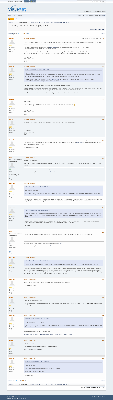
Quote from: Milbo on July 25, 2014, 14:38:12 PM (37, 261)
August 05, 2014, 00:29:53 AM (30, 315)
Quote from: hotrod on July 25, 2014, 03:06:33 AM (37, 69)
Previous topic (94, 29)
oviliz (11, 297)
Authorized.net (53, 47)
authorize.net (79, 142)
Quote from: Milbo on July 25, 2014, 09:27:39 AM (37, 187)
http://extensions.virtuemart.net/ (49, 172)
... (21, 33)
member (60, 169)
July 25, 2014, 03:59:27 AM (29, 139)
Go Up (9, 380)
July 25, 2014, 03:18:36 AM (29, 66)
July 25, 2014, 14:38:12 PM (29, 231)
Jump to (83, 387)
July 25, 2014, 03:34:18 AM (29, 119)
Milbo (11, 158)
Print (103, 33)
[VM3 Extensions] (10, 177)
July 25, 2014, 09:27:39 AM (29, 157)
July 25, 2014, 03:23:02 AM (29, 99)
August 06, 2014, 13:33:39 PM (30, 358)
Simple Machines (18, 396)
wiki (104, 15)
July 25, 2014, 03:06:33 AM (29, 38)
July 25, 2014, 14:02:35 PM (29, 207)
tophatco (12, 66)
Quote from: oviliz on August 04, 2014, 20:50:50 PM (37, 318)
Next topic (101, 29)
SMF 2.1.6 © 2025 (10, 396)
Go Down (10, 33)
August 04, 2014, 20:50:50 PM (30, 297)
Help (92, 396)
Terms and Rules (97, 396)
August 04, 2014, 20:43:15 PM (30, 279)
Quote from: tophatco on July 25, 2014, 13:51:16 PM (38, 210)
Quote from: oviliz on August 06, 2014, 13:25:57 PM (37, 361)
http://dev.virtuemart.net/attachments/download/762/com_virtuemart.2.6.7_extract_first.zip (48, 334)
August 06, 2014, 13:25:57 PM (30, 340)
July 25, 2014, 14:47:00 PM (29, 257)
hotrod (11, 38)
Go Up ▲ (104, 396)
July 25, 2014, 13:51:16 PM (29, 183)
